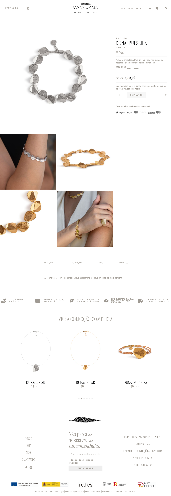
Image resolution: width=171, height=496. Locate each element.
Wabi (134, 491)
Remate (119, 78)
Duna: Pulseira (135, 382)
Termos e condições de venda (142, 451)
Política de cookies (93, 491)
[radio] (128, 78)
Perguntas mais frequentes (142, 437)
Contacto (28, 459)
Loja (28, 445)
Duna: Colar (35, 382)
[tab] (48, 263)
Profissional (142, 444)
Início (28, 438)
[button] (166, 95)
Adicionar (136, 95)
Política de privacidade (74, 491)
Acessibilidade (108, 491)
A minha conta (142, 458)
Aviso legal (59, 491)
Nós (28, 452)
